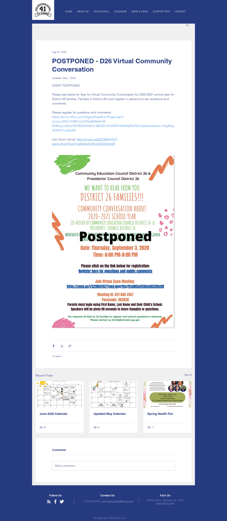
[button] (187, 25)
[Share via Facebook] (53, 346)
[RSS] (49, 501)
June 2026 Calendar (54, 414)
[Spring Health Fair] (167, 394)
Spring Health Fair (160, 414)
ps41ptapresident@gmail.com (117, 501)
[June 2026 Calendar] (60, 394)
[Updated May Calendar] (114, 394)
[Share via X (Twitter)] (61, 346)
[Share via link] (69, 346)
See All (188, 374)
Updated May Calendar (110, 414)
